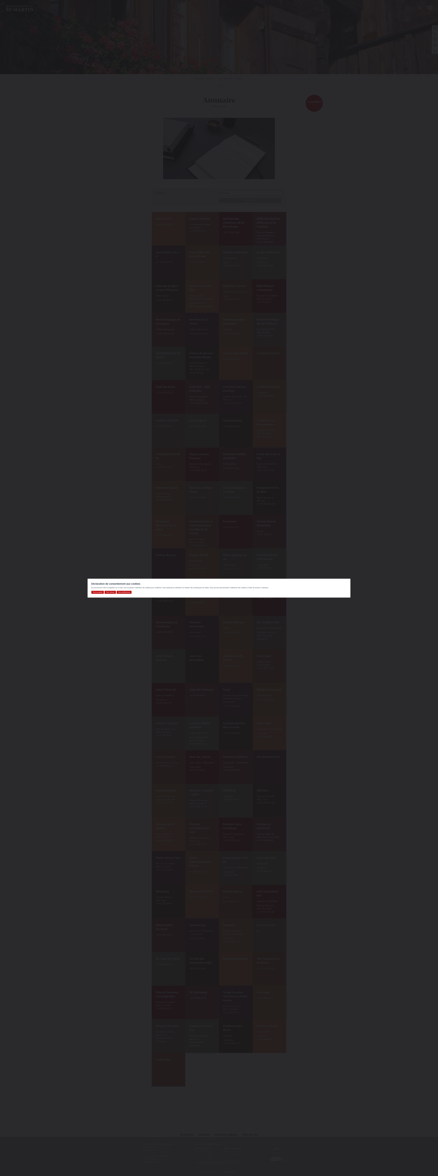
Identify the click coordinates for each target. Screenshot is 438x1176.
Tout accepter (98, 592)
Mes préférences (124, 592)
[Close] (348, 576)
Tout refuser (110, 592)
